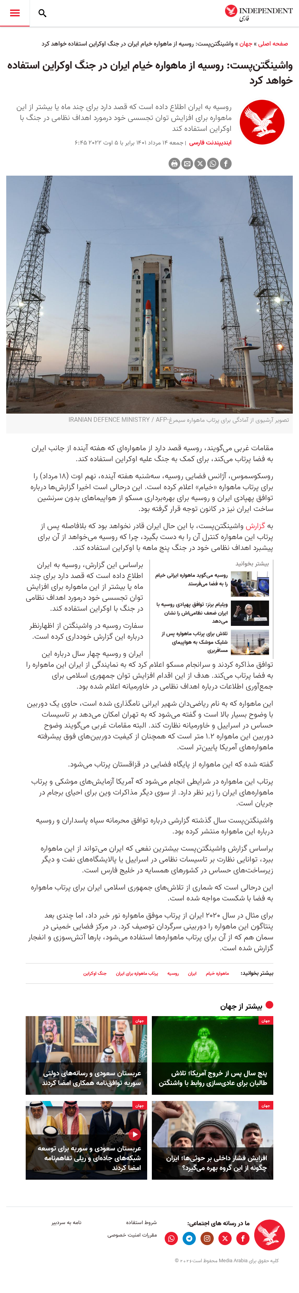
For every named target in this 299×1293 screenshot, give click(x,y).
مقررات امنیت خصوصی (132, 1235)
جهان (245, 44)
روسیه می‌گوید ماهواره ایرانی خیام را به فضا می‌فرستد (191, 579)
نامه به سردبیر (66, 1222)
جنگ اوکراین (95, 973)
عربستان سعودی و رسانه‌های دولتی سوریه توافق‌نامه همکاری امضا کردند (91, 1078)
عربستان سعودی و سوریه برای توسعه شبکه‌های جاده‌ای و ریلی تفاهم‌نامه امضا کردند (89, 1158)
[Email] (187, 163)
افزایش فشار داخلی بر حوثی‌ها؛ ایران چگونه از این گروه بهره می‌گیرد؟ (216, 1163)
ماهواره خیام (217, 973)
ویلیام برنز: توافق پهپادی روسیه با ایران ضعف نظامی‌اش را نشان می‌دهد (192, 613)
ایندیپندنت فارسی (210, 143)
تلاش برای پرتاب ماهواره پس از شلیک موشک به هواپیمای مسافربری (195, 642)
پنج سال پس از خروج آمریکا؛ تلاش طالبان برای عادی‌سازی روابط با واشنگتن (213, 1078)
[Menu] (15, 13)
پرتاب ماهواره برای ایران (137, 973)
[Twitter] (200, 163)
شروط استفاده (141, 1222)
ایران (192, 973)
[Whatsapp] (213, 163)
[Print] (174, 163)
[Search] (42, 13)
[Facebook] (226, 163)
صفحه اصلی (273, 44)
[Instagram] (207, 1238)
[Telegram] (189, 1238)
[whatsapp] (171, 1238)
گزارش (255, 526)
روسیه (173, 973)
